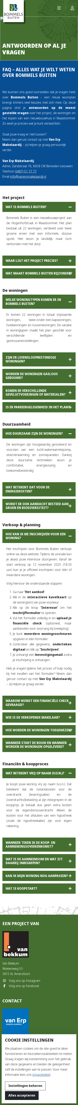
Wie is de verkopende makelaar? (33, 717)
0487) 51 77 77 (26, 171)
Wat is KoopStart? (21, 888)
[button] (59, 8)
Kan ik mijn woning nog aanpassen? (37, 876)
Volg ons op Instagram (24, 980)
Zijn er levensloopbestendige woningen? (31, 359)
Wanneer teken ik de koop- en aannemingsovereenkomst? (30, 844)
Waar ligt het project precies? (32, 260)
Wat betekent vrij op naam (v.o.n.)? (35, 773)
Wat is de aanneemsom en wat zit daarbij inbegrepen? (34, 861)
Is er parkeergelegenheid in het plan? (38, 407)
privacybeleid (41, 1074)
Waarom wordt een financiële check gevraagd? (37, 702)
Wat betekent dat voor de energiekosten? (28, 489)
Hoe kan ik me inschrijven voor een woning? (36, 536)
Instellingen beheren (25, 1085)
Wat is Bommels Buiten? (26, 207)
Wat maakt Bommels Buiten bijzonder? (39, 273)
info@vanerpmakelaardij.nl (28, 176)
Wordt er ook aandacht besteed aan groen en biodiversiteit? (37, 506)
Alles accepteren (21, 1095)
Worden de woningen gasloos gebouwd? (32, 376)
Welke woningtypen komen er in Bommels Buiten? (33, 301)
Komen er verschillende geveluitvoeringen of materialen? (35, 392)
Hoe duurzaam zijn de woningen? (34, 433)
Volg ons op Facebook (23, 986)
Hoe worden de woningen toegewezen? (39, 730)
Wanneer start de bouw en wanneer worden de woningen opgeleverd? (36, 745)
